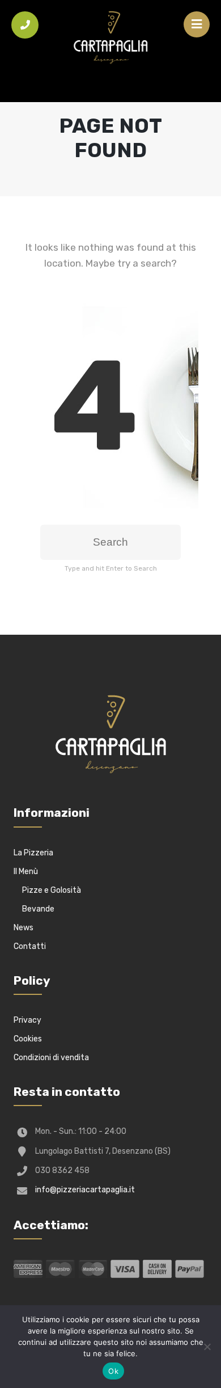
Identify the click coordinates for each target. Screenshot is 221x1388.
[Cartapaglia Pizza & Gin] (110, 40)
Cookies (28, 1039)
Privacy (27, 1020)
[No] (206, 1346)
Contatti (30, 946)
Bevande (38, 909)
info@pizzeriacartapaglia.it (85, 1190)
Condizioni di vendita (51, 1057)
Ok (113, 1371)
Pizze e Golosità (51, 890)
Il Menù (26, 871)
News (23, 928)
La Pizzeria (33, 853)
